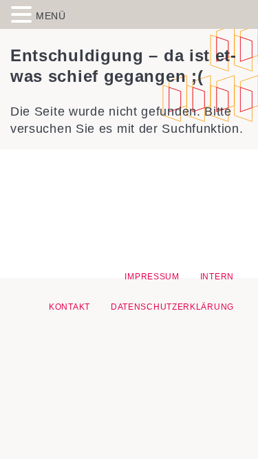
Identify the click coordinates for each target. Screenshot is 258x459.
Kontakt (69, 307)
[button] (23, 14)
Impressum (152, 276)
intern (217, 276)
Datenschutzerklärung (172, 307)
